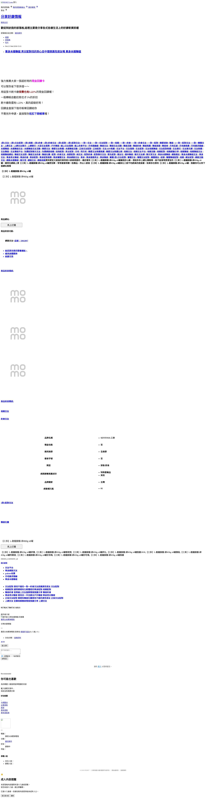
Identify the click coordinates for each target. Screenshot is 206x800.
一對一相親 (114, 143)
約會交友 (61, 154)
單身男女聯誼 (12, 157)
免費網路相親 (48, 151)
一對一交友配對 (100, 143)
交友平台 (120, 149)
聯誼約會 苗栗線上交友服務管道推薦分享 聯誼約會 (28, 592)
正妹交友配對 (85, 149)
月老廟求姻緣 (197, 146)
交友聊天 (177, 149)
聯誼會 (165, 146)
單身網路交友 (73, 157)
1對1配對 (62, 143)
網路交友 (32, 160)
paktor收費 (10, 573)
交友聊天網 (187, 149)
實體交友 (132, 157)
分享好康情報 (11, 17)
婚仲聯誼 (129, 154)
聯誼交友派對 (21, 154)
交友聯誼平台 (17, 151)
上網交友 (8, 146)
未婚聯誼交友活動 (32, 149)
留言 (28, 632)
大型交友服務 (43, 146)
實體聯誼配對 (172, 157)
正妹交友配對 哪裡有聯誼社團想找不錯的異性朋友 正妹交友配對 (34, 598)
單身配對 (34, 157)
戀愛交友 (46, 149)
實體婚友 (155, 157)
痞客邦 (23, 632)
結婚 (163, 157)
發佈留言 (4, 659)
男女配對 (69, 151)
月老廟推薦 (184, 146)
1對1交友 (5, 143)
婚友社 (120, 154)
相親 (182, 157)
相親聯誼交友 (196, 151)
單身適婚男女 (92, 157)
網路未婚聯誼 (12, 160)
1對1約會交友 (50, 143)
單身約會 (24, 157)
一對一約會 (126, 143)
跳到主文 (4, 22)
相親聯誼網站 (7, 154)
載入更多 (4, 645)
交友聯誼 (5, 151)
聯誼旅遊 (156, 146)
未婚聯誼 (5, 149)
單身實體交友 (59, 157)
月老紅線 (174, 146)
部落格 (7, 40)
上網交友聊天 (20, 146)
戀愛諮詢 (164, 143)
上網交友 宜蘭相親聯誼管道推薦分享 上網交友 (26, 601)
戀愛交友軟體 (58, 149)
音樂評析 (17, 638)
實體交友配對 (143, 157)
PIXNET (87, 770)
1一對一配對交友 (182, 143)
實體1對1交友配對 (118, 157)
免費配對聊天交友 (32, 151)
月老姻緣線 (93, 146)
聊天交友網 (140, 154)
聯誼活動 (127, 146)
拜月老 (84, 151)
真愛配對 (71, 154)
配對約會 (88, 154)
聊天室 (23, 160)
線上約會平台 (81, 146)
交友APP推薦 (109, 149)
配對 (54, 154)
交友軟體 (198, 149)
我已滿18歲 (5, 796)
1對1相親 (28, 143)
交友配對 (140, 149)
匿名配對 (112, 154)
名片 (7, 42)
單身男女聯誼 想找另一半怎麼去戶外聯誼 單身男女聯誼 (30, 595)
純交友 (80, 154)
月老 (77, 151)
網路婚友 (176, 154)
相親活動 (151, 151)
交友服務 (130, 149)
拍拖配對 (60, 151)
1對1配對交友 (74, 143)
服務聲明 (123, 770)
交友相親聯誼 (151, 149)
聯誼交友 (104, 146)
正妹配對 (97, 149)
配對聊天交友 (100, 154)
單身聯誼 (104, 157)
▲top (3, 641)
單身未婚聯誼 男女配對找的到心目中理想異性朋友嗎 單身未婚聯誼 (43, 51)
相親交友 (128, 151)
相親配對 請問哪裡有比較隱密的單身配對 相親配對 (28, 589)
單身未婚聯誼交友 (189, 154)
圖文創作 (18, 33)
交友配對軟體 (165, 149)
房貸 (2, 708)
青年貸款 (4, 710)
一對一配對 (153, 143)
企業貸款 (4, 705)
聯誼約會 (137, 146)
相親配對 (161, 151)
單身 (83, 157)
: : (7, 336)
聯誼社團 (46, 154)
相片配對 (4, 563)
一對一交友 (86, 143)
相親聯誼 (184, 151)
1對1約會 (38, 143)
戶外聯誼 (55, 146)
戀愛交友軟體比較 (114, 151)
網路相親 (41, 160)
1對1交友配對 (17, 143)
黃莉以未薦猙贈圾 (8, 619)
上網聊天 (32, 146)
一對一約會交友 (139, 143)
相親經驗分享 (173, 151)
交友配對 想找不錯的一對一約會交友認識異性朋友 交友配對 (32, 586)
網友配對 (190, 157)
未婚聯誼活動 (71, 149)
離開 (12, 796)
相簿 (7, 37)
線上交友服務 (67, 146)
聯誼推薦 (147, 146)
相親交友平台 (140, 151)
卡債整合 (4, 703)
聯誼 (171, 143)
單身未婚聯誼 (164, 154)
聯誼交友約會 (34, 154)
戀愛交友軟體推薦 (96, 151)
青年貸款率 (5, 713)
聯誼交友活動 (116, 146)
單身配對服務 (45, 157)
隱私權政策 (115, 770)
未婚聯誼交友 (17, 149)
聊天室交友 (151, 154)
